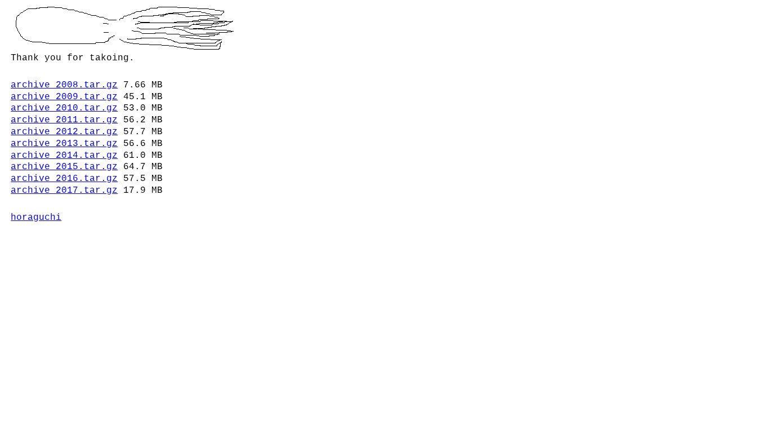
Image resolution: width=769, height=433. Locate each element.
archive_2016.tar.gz (64, 179)
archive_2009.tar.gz (64, 97)
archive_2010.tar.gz (64, 108)
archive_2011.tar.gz (64, 120)
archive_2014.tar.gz (64, 156)
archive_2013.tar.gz (64, 144)
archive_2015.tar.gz (64, 167)
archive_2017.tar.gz (64, 190)
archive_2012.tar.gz (64, 132)
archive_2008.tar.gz (64, 85)
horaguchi (36, 218)
